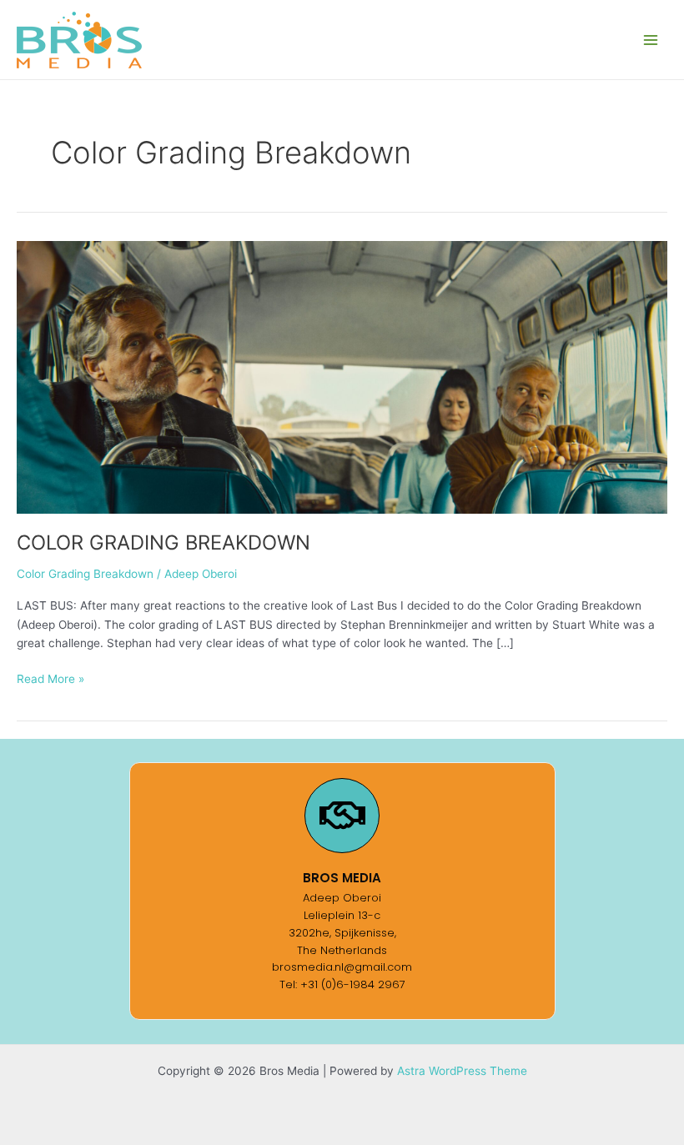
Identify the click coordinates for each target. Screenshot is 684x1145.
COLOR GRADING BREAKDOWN (163, 542)
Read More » (50, 677)
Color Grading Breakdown (85, 573)
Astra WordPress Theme (462, 1070)
